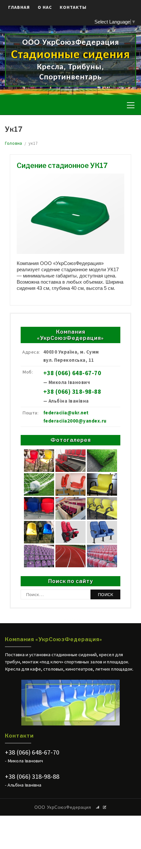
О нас (45, 7)
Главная (19, 7)
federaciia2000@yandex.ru (75, 421)
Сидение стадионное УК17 (62, 165)
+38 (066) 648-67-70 (72, 373)
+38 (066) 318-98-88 (72, 391)
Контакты (73, 7)
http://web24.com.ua (70, 619)
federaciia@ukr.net (66, 413)
